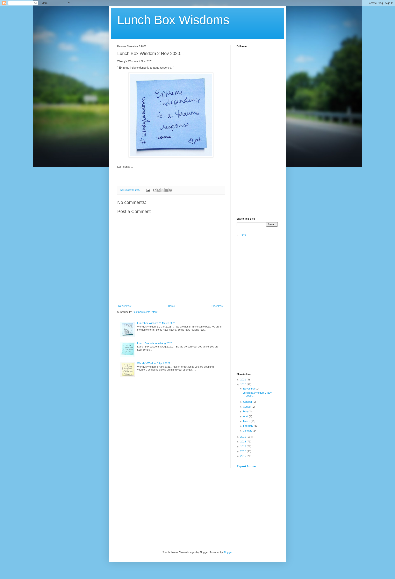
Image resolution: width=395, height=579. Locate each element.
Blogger (227, 552)
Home (171, 306)
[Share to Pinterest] (170, 190)
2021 (243, 379)
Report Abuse (246, 466)
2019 (243, 436)
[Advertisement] (257, 149)
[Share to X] (162, 190)
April (246, 416)
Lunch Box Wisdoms (173, 20)
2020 (243, 384)
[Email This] (155, 190)
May (246, 411)
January (248, 430)
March (247, 421)
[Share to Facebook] (166, 190)
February (248, 426)
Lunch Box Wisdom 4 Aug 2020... (155, 343)
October (248, 401)
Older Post (217, 306)
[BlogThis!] (159, 190)
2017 (243, 446)
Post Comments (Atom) (145, 312)
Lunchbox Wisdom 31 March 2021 (156, 323)
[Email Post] (148, 190)
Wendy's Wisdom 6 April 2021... (154, 363)
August (247, 406)
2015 (243, 456)
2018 (243, 441)
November (249, 388)
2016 (243, 451)
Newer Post (124, 306)
